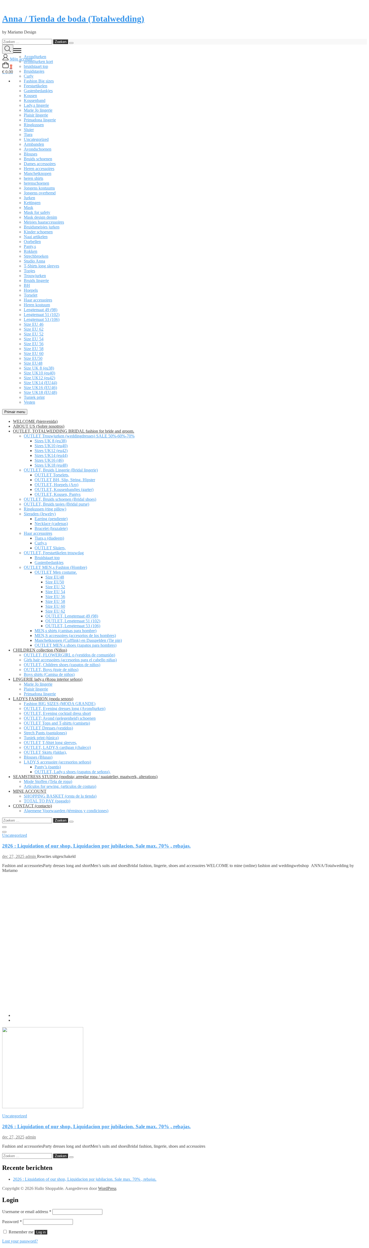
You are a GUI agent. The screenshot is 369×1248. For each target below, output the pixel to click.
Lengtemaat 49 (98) (40, 309)
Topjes (29, 270)
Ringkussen (34, 124)
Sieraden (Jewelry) (40, 514)
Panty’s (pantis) (48, 767)
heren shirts (33, 178)
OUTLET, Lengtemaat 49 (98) (71, 616)
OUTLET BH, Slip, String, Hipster (65, 479)
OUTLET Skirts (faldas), (45, 752)
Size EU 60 (33, 353)
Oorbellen (32, 241)
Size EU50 (33, 358)
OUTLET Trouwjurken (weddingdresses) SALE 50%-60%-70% (79, 436)
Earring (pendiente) (51, 518)
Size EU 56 (33, 343)
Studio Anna (34, 261)
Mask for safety (37, 212)
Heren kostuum (37, 305)
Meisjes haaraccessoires (44, 222)
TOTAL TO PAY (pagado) (47, 801)
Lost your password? (20, 1241)
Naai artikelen (36, 236)
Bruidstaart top (47, 557)
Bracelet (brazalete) (51, 528)
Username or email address (26, 1211)
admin (31, 856)
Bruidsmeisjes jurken (41, 227)
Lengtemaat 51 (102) (41, 314)
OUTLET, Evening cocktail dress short (57, 713)
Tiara (28, 134)
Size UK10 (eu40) (39, 373)
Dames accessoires (40, 163)
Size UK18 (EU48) (40, 392)
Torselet (30, 295)
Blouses (30, 154)
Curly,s (41, 543)
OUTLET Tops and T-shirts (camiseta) (57, 723)
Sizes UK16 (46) (49, 460)
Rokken (30, 251)
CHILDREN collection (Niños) (40, 650)
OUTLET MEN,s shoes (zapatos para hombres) (75, 645)
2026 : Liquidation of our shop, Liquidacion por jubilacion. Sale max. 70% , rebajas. (96, 846)
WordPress (107, 1188)
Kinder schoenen (38, 232)
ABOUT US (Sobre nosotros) (38, 426)
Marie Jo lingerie (38, 110)
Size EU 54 (33, 339)
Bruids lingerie (36, 280)
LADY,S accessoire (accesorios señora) (57, 762)
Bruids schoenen (38, 159)
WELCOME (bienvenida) (35, 421)
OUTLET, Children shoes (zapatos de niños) (62, 664)
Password (12, 1221)
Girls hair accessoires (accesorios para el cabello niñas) (70, 660)
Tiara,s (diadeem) (49, 538)
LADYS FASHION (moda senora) (43, 698)
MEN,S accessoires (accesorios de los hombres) (75, 635)
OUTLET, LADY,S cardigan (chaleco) (57, 747)
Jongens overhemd (40, 193)
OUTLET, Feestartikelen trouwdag (54, 552)
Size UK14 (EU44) (40, 382)
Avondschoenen (37, 149)
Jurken (29, 197)
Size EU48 (33, 363)
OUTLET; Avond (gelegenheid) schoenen (60, 718)
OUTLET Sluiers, (50, 548)
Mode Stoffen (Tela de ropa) (48, 781)
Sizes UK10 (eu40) (51, 445)
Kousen (30, 95)
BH (27, 285)
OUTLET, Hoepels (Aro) (56, 484)
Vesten (29, 402)
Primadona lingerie (40, 120)
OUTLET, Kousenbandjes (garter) (64, 489)
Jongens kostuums (39, 188)
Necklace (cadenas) (51, 523)
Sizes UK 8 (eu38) (50, 441)
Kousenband (34, 100)
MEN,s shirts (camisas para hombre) (65, 630)
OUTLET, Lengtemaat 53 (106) (72, 625)
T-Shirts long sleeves (41, 266)
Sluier (29, 129)
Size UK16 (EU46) (40, 387)
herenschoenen (36, 183)
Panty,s (30, 246)
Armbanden (34, 144)
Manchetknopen (37, 173)
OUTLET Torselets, (52, 475)
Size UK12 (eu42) (39, 378)
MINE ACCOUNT (29, 791)
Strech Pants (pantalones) (45, 733)
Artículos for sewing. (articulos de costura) (60, 786)
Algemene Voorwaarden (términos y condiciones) (66, 810)
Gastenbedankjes (38, 90)
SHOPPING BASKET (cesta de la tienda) (60, 796)
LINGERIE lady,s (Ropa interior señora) (47, 679)
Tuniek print (34, 397)
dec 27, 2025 (13, 856)
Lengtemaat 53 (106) (41, 319)
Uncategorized (36, 139)
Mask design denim (40, 217)
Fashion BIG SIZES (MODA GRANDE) (59, 703)
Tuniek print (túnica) (41, 737)
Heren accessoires (39, 168)
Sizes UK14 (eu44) (51, 455)
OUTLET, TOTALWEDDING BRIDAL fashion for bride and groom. (73, 431)
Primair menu (14, 412)
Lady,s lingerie (36, 105)
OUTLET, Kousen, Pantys (57, 494)
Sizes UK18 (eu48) (51, 465)
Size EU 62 (33, 329)
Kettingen (32, 202)
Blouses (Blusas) (38, 757)
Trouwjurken (35, 275)
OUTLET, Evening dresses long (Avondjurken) (64, 708)
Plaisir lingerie (36, 115)
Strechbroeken (36, 256)
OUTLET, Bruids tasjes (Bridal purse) (56, 504)
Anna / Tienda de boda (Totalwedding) (73, 19)
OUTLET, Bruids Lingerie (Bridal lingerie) (61, 470)
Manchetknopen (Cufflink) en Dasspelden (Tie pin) (78, 640)
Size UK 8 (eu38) (39, 368)
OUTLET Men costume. (56, 572)
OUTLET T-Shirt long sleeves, (50, 742)
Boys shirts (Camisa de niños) (49, 674)
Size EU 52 (33, 334)
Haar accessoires (38, 300)
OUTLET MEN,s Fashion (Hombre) (55, 567)
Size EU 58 (33, 348)
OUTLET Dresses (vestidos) (48, 728)
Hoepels (31, 290)
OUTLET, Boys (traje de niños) (51, 669)
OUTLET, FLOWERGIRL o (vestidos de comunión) (69, 655)
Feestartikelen (35, 86)
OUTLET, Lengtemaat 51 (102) (72, 621)
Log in (41, 1232)
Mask (28, 207)
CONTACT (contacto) (32, 806)
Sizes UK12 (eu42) (51, 450)
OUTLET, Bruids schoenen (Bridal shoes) (60, 499)
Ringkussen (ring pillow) (45, 509)
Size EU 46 (33, 324)
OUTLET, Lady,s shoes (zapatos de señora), (72, 771)
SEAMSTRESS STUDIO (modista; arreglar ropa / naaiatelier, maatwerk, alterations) (85, 776)
